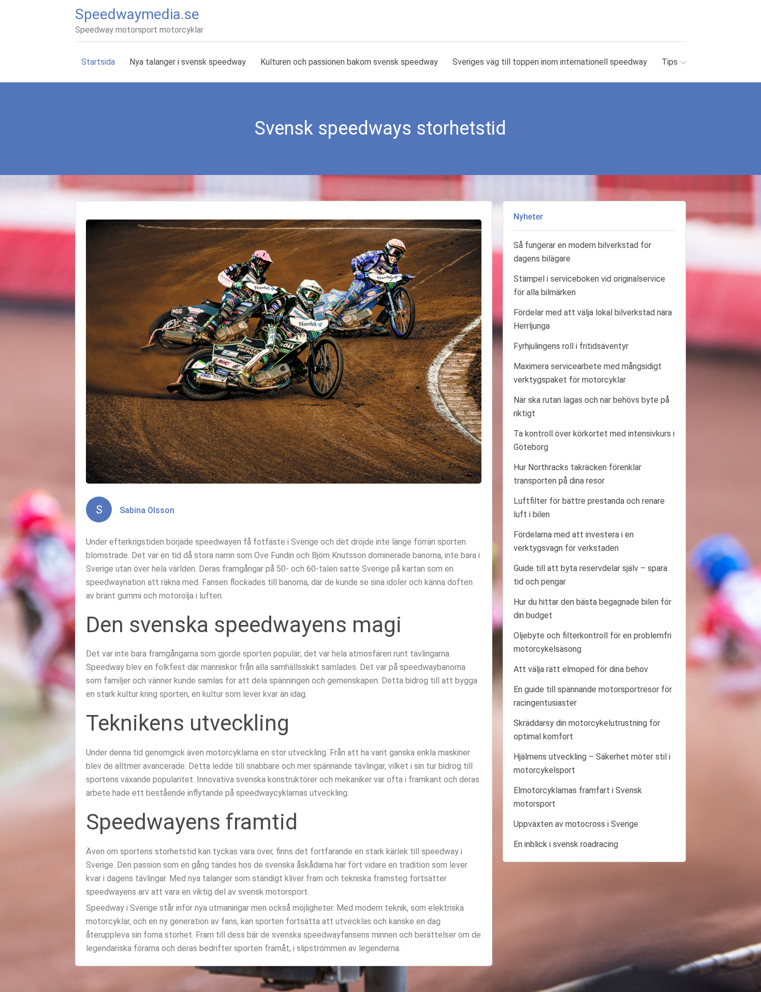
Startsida (98, 62)
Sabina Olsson (147, 510)
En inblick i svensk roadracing (566, 844)
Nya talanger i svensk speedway (187, 62)
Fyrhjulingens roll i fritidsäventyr (571, 346)
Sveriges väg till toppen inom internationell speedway (549, 62)
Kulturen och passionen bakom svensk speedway (349, 62)
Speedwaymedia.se (137, 14)
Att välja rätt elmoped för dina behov (581, 669)
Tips (670, 62)
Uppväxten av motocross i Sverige (576, 824)
